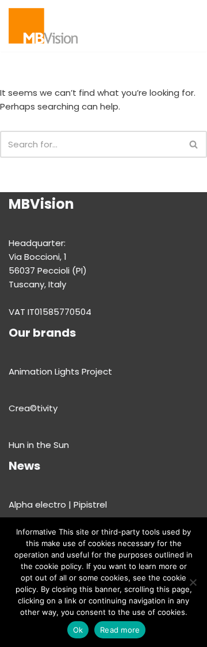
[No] (192, 582)
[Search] (188, 25)
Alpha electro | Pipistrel (58, 504)
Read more (120, 629)
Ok (78, 629)
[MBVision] (43, 26)
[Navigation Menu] (164, 26)
